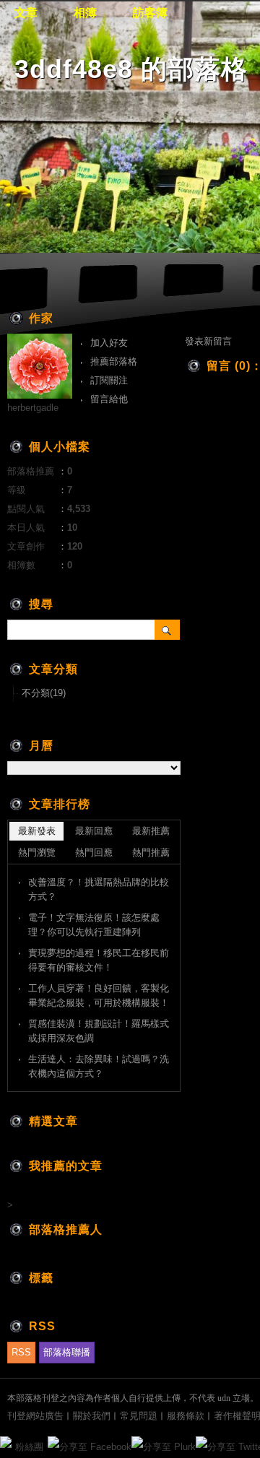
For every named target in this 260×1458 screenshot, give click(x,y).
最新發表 (37, 830)
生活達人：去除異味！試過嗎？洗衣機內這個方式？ (98, 1066)
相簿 (85, 12)
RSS (21, 1352)
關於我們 (91, 1415)
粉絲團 (29, 1446)
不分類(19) (44, 692)
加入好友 (109, 342)
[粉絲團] (6, 1442)
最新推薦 (151, 830)
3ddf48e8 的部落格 (131, 69)
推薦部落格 (113, 361)
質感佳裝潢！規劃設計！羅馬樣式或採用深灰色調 (98, 1030)
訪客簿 (150, 12)
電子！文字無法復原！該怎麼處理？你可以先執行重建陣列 (94, 924)
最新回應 (94, 830)
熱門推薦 (151, 852)
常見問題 (138, 1415)
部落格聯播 (66, 1352)
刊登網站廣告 (35, 1415)
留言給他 (109, 399)
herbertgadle (32, 407)
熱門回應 (94, 852)
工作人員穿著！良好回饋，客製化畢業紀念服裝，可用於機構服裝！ (98, 995)
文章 (26, 12)
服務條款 (185, 1415)
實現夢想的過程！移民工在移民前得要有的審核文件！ (98, 960)
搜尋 (167, 630)
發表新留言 (208, 341)
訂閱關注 (109, 380)
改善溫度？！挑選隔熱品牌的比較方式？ (98, 889)
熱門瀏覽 (37, 852)
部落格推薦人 (66, 1229)
